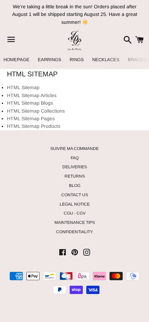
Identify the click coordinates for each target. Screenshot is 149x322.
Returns (74, 176)
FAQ (75, 157)
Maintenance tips (74, 222)
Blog (74, 185)
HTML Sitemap (23, 87)
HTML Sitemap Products (33, 126)
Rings (77, 59)
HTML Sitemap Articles (31, 95)
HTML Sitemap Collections (36, 111)
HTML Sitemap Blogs (30, 103)
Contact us (74, 194)
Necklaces (106, 59)
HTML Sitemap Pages (31, 118)
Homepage (16, 59)
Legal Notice (75, 204)
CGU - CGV (75, 213)
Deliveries (74, 166)
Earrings (49, 59)
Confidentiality (74, 231)
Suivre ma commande (74, 148)
